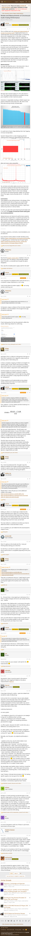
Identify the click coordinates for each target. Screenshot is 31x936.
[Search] (29, 1)
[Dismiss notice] (28, 6)
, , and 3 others (10, 452)
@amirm (11, 681)
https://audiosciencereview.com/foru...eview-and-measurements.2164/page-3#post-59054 (14, 242)
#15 (29, 676)
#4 (29, 296)
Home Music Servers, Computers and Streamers (17, 915)
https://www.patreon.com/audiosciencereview (17, 238)
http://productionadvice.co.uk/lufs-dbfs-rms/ (12, 494)
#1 (29, 28)
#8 (29, 478)
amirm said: (4, 299)
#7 (29, 462)
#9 (29, 509)
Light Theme (5, 927)
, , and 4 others (12, 783)
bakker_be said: (5, 567)
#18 (29, 822)
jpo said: (3, 636)
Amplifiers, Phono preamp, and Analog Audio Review (19, 885)
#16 (29, 690)
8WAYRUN (17, 934)
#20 (29, 863)
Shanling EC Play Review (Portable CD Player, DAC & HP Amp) (15, 898)
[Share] (28, 29)
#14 (29, 659)
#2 (29, 255)
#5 (29, 354)
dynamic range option (13, 258)
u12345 (5, 885)
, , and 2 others (12, 344)
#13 (29, 633)
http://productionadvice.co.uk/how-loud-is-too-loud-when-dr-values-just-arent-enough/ (14, 496)
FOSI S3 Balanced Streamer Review (14, 913)
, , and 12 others (12, 245)
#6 (29, 392)
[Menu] (2, 1)
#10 (29, 541)
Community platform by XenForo (13, 932)
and (7, 268)
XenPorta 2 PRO (4, 934)
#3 (29, 278)
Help (23, 929)
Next (16, 873)
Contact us (3, 929)
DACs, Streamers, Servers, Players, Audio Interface (19, 893)
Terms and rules (10, 929)
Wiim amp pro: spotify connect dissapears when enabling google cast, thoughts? (16, 890)
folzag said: (4, 395)
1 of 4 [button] (11, 873)
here (19, 9)
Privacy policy (18, 929)
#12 (29, 594)
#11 (29, 564)
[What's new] (26, 1)
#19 (29, 835)
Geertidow (6, 893)
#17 (29, 793)
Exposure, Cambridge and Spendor (14, 883)
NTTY (5, 901)
